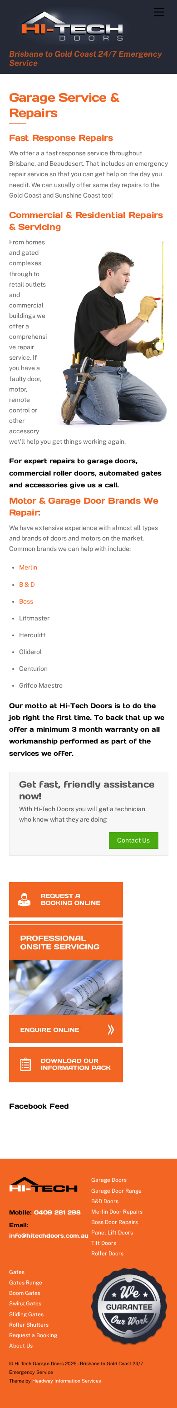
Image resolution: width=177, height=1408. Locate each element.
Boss (26, 601)
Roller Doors (107, 1253)
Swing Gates (25, 1303)
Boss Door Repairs (114, 1222)
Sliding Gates (26, 1314)
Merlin (28, 567)
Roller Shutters (29, 1325)
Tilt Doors (103, 1243)
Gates (17, 1272)
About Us (21, 1346)
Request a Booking (33, 1335)
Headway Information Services (66, 1380)
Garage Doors (109, 1180)
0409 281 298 (57, 1212)
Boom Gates (24, 1293)
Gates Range (25, 1282)
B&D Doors (104, 1201)
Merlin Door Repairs (117, 1212)
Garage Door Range (116, 1191)
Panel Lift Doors (112, 1233)
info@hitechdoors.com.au (48, 1235)
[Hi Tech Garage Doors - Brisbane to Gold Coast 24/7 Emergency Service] (76, 42)
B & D (27, 584)
